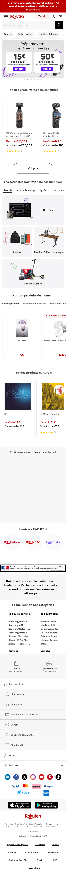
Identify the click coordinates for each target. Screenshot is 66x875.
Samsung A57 (15, 625)
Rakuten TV (19, 825)
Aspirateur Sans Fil (17, 860)
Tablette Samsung (51, 636)
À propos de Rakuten (52, 825)
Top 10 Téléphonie (19, 613)
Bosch (39, 860)
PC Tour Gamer (49, 632)
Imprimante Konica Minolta (52, 628)
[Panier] (60, 16)
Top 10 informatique (52, 613)
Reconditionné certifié (34, 303)
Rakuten (14, 765)
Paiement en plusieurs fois (24, 714)
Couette (55, 844)
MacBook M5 (48, 625)
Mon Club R (17, 744)
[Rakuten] (16, 16)
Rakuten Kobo (9, 825)
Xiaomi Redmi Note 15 (20, 643)
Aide (12, 755)
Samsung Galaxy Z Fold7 (20, 632)
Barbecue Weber (31, 852)
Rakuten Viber (28, 825)
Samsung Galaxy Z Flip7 (20, 628)
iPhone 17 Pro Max (18, 636)
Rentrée (7, 190)
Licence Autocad (50, 640)
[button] (33, 6)
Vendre (15, 724)
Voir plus (33, 168)
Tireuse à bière (33, 868)
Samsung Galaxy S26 (19, 621)
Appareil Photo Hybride (17, 844)
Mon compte (17, 694)
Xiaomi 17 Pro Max (18, 640)
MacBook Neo (48, 621)
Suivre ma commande (22, 734)
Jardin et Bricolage (25, 190)
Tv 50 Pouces (53, 852)
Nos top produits (10, 303)
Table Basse (40, 844)
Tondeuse (11, 852)
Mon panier (17, 704)
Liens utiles (16, 684)
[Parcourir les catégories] (6, 16)
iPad (43, 643)
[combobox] (28, 25)
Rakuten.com (33, 831)
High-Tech (43, 190)
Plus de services (38, 825)
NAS (55, 860)
